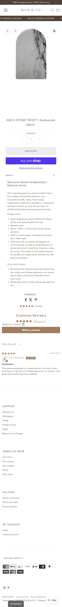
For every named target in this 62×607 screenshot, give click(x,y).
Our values (8, 461)
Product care (9, 425)
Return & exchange (13, 433)
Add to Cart (31, 151)
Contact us (30, 294)
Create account (11, 534)
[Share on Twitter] (31, 300)
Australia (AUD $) (12, 558)
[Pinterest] (8, 588)
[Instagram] (4, 588)
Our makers (9, 466)
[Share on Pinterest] (36, 300)
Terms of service (11, 498)
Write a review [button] (31, 330)
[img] (8, 353)
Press (5, 470)
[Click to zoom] (54, 31)
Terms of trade (10, 502)
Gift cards (8, 474)
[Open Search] (52, 10)
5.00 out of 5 (39, 321)
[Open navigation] (8, 10)
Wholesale (8, 416)
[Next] (15, 31)
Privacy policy (10, 506)
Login (5, 530)
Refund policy (9, 597)
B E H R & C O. (29, 600)
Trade (5, 420)
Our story (7, 457)
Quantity (31, 133)
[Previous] (7, 31)
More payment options (31, 168)
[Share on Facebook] (26, 300)
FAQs (5, 429)
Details (9, 175)
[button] (27, 306)
